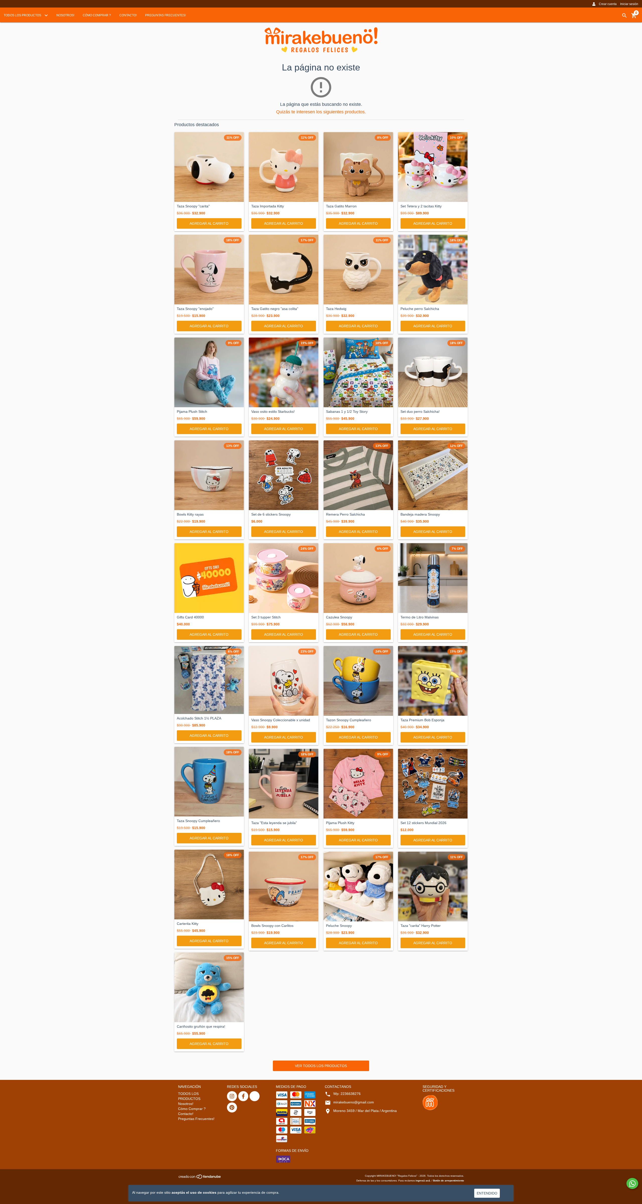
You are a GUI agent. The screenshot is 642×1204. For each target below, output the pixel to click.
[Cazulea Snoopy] (358, 578)
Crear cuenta (608, 4)
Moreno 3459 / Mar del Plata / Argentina (365, 1111)
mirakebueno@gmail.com (353, 1102)
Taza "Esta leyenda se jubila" (274, 823)
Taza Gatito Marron (341, 206)
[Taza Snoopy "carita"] (209, 167)
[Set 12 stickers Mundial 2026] (433, 784)
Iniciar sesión (629, 4)
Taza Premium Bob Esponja (422, 720)
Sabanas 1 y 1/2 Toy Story (347, 412)
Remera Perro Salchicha (345, 514)
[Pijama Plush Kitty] (358, 784)
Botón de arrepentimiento (448, 1180)
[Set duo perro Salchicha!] (433, 372)
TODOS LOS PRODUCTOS (23, 15)
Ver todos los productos (321, 1066)
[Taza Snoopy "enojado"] (209, 269)
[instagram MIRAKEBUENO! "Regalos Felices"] (232, 1096)
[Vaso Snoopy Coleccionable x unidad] (283, 681)
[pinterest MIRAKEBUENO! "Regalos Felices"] (232, 1107)
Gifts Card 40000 (190, 617)
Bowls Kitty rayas (190, 514)
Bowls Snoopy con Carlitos (272, 926)
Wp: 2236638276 (347, 1094)
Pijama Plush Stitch (192, 412)
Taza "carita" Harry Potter (420, 926)
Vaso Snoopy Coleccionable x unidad (280, 720)
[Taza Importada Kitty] (283, 167)
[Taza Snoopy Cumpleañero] (209, 782)
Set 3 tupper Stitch (266, 617)
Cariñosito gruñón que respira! (201, 1026)
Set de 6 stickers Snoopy (271, 514)
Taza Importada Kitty (267, 206)
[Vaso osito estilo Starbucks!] (283, 372)
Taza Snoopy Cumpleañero (198, 821)
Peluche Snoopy (339, 926)
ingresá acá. (423, 1180)
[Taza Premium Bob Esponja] (433, 681)
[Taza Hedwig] (358, 269)
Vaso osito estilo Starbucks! (273, 412)
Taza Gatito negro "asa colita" (274, 309)
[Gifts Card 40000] (209, 578)
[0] (634, 17)
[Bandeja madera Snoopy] (433, 475)
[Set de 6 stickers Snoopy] (283, 475)
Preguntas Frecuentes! (165, 15)
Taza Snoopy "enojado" (195, 309)
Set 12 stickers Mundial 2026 (423, 823)
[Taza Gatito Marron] (358, 167)
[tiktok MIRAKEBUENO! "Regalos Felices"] (255, 1096)
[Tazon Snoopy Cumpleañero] (358, 681)
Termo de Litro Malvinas (419, 617)
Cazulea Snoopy (339, 617)
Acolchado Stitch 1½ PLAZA (199, 718)
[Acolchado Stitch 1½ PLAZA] (209, 680)
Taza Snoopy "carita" (193, 206)
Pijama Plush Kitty (340, 823)
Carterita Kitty (187, 924)
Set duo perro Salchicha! (420, 412)
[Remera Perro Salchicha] (358, 475)
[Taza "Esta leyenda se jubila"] (283, 784)
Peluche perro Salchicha (419, 309)
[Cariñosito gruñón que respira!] (209, 987)
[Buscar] (624, 15)
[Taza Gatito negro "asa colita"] (283, 269)
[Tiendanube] (200, 1178)
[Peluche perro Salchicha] (433, 269)
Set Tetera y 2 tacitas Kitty (421, 206)
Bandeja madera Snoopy (420, 514)
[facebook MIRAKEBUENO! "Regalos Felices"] (243, 1096)
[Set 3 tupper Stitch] (283, 578)
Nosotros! (65, 15)
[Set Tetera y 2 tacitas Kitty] (433, 167)
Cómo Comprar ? (97, 15)
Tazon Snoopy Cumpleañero (348, 720)
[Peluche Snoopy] (358, 886)
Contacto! (128, 15)
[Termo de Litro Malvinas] (433, 578)
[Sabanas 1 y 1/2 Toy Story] (358, 372)
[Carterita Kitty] (209, 884)
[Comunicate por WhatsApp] (632, 1183)
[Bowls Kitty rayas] (209, 475)
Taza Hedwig (336, 309)
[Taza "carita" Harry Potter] (433, 886)
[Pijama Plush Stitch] (209, 372)
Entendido (487, 1193)
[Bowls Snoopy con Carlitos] (283, 886)
